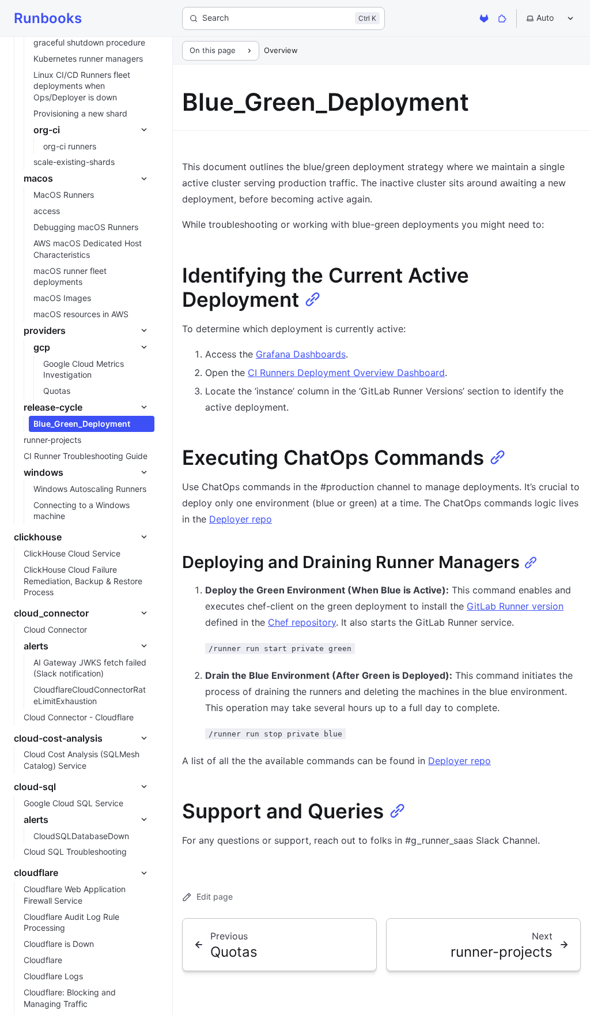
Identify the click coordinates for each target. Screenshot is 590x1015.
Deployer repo (240, 519)
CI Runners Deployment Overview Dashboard (346, 372)
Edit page (214, 896)
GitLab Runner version (515, 606)
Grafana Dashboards (301, 354)
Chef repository (302, 622)
